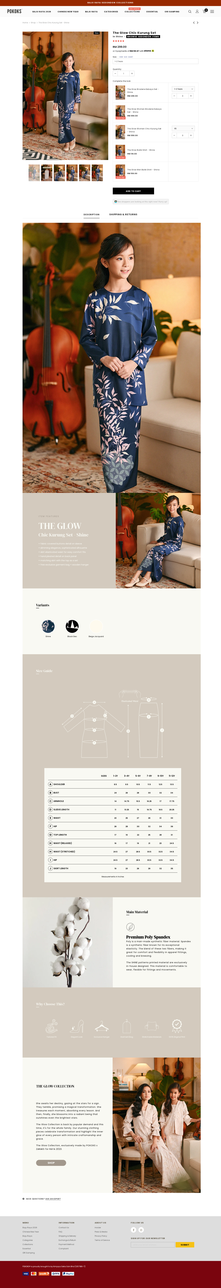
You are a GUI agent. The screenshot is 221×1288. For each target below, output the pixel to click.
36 (172, 826)
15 (138, 809)
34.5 (172, 851)
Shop (33, 22)
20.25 (171, 809)
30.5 (149, 851)
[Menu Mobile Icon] (212, 11)
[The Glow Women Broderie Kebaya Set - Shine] (120, 112)
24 (115, 793)
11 (115, 809)
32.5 (161, 851)
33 (172, 818)
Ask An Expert (53, 1199)
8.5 (115, 784)
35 (172, 868)
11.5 (149, 784)
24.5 (172, 843)
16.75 (149, 809)
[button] (119, 41)
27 (138, 818)
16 (115, 843)
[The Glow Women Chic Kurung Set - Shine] (120, 132)
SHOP (51, 1163)
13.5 (172, 784)
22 (138, 835)
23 (115, 818)
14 (115, 801)
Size (123, 57)
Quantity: (117, 69)
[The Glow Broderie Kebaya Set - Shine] (120, 92)
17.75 (171, 801)
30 (149, 793)
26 (127, 793)
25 (127, 818)
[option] (65, 96)
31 (160, 818)
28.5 (138, 851)
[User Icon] (197, 11)
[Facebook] (133, 1230)
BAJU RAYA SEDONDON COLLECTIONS (110, 2)
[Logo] (16, 11)
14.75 (126, 801)
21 (149, 843)
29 (149, 818)
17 (160, 801)
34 (171, 793)
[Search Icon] (189, 11)
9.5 (126, 784)
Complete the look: (122, 81)
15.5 (138, 801)
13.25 (126, 809)
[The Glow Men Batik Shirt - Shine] (120, 171)
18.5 (160, 809)
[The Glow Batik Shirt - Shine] (120, 152)
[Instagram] (141, 1230)
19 (127, 835)
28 (138, 793)
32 (160, 793)
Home (25, 22)
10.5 (138, 784)
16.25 (149, 801)
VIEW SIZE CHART (126, 57)
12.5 (160, 784)
